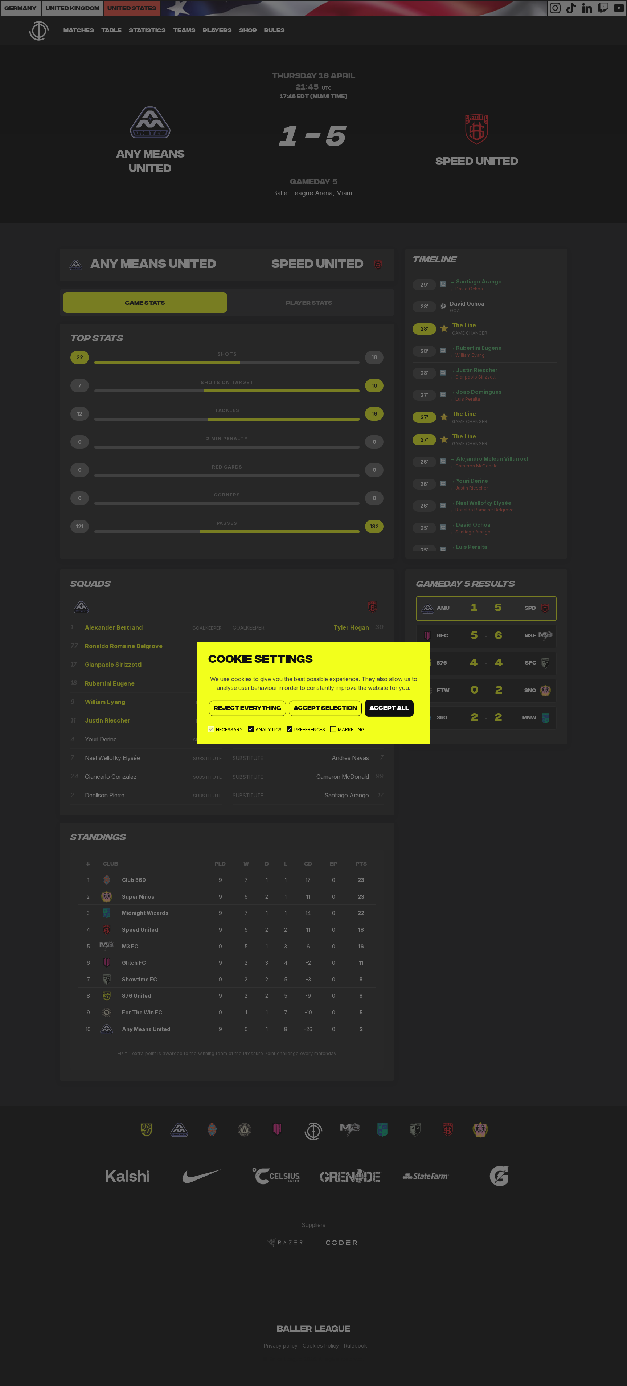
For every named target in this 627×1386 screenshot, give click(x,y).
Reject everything (247, 708)
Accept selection (325, 708)
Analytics (268, 729)
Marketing (351, 729)
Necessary (229, 729)
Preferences (309, 729)
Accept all (389, 708)
